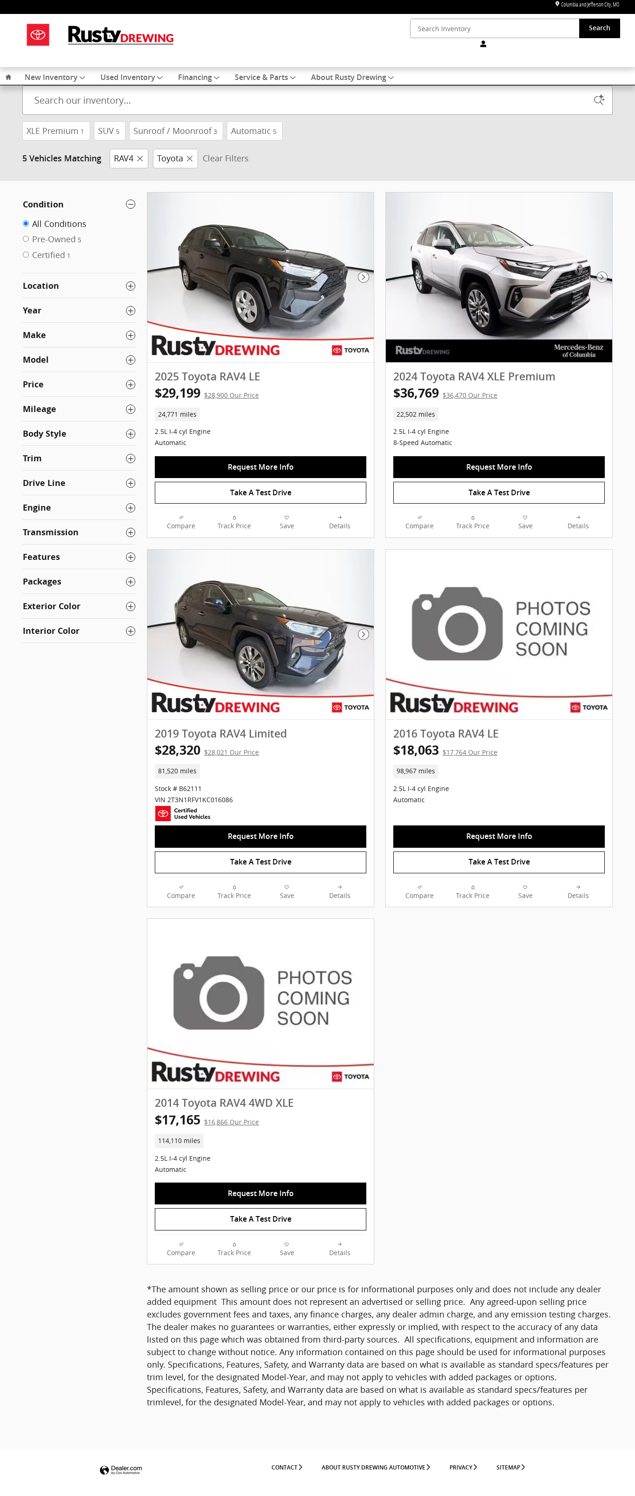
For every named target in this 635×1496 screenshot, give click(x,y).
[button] (260, 414)
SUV (108, 130)
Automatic (254, 130)
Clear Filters (226, 158)
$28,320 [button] (207, 749)
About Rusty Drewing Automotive (373, 1467)
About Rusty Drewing (348, 77)
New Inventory (51, 77)
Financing (195, 77)
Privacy (461, 1467)
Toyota (170, 158)
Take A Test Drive (260, 492)
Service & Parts (261, 77)
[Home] (38, 35)
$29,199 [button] (207, 392)
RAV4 (123, 158)
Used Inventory (127, 77)
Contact (284, 1467)
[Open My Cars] (481, 44)
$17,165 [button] (207, 1119)
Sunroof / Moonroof (175, 130)
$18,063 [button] (445, 749)
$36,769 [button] (445, 392)
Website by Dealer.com (121, 1471)
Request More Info (261, 467)
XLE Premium (55, 130)
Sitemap (508, 1467)
